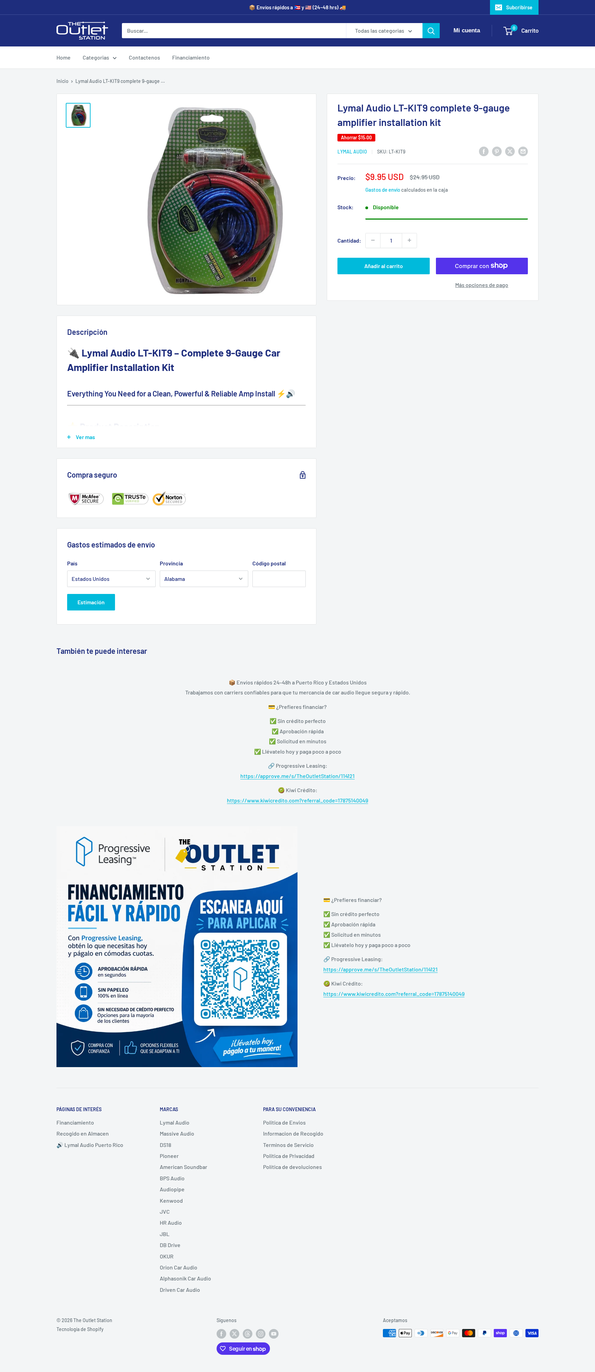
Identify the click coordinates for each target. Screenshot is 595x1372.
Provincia (171, 563)
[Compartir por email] (523, 151)
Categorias (96, 57)
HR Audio (171, 1222)
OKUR (167, 1256)
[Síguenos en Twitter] (234, 1334)
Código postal (269, 563)
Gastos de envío (382, 190)
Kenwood (171, 1200)
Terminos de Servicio (288, 1144)
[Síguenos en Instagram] (260, 1334)
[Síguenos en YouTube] (274, 1334)
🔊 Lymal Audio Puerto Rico (89, 1144)
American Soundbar (183, 1166)
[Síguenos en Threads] (247, 1334)
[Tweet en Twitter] (510, 151)
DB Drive (170, 1245)
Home (63, 57)
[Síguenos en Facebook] (221, 1334)
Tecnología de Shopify (80, 1329)
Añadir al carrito (383, 265)
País (72, 563)
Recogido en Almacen (82, 1133)
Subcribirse (519, 7)
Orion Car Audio (178, 1267)
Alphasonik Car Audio (185, 1278)
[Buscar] (431, 30)
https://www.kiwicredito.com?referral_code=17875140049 (297, 800)
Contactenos (144, 57)
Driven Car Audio (180, 1289)
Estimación (91, 602)
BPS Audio (172, 1178)
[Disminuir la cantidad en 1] (373, 240)
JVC (165, 1211)
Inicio (62, 81)
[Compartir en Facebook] (484, 151)
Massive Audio (177, 1133)
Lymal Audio (352, 152)
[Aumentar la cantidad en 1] (409, 240)
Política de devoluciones (292, 1166)
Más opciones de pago (481, 284)
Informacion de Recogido (293, 1133)
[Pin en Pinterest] (497, 151)
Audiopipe (172, 1189)
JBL (164, 1234)
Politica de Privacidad (288, 1155)
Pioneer (169, 1155)
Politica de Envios (284, 1122)
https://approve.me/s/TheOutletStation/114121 (297, 776)
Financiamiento (191, 57)
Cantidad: (349, 240)
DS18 (165, 1144)
